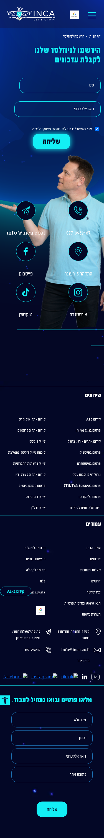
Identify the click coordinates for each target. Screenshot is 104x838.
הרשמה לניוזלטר (73, 36)
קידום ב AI (93, 419)
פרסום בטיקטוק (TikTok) (82, 485)
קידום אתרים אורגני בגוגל (84, 441)
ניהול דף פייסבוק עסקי (86, 474)
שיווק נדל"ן (38, 507)
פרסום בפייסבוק (90, 452)
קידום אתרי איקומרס (32, 419)
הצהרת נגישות (91, 614)
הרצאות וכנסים (35, 559)
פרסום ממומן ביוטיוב (32, 485)
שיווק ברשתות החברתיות (29, 463)
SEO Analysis (33, 592)
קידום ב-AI (15, 591)
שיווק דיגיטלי (37, 441)
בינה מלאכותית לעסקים (85, 507)
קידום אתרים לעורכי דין (30, 474)
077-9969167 (32, 649)
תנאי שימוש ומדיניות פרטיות (82, 603)
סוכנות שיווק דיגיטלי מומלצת (26, 452)
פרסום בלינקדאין (90, 496)
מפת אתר (83, 660)
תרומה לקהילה (35, 570)
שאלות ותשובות (90, 570)
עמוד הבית (93, 548)
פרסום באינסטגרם (89, 463)
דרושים (96, 581)
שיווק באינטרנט (35, 496)
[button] (5, 700)
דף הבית (95, 36)
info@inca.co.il (75, 649)
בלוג (42, 581)
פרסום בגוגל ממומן (88, 430)
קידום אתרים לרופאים (31, 430)
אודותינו (95, 559)
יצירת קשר (94, 592)
